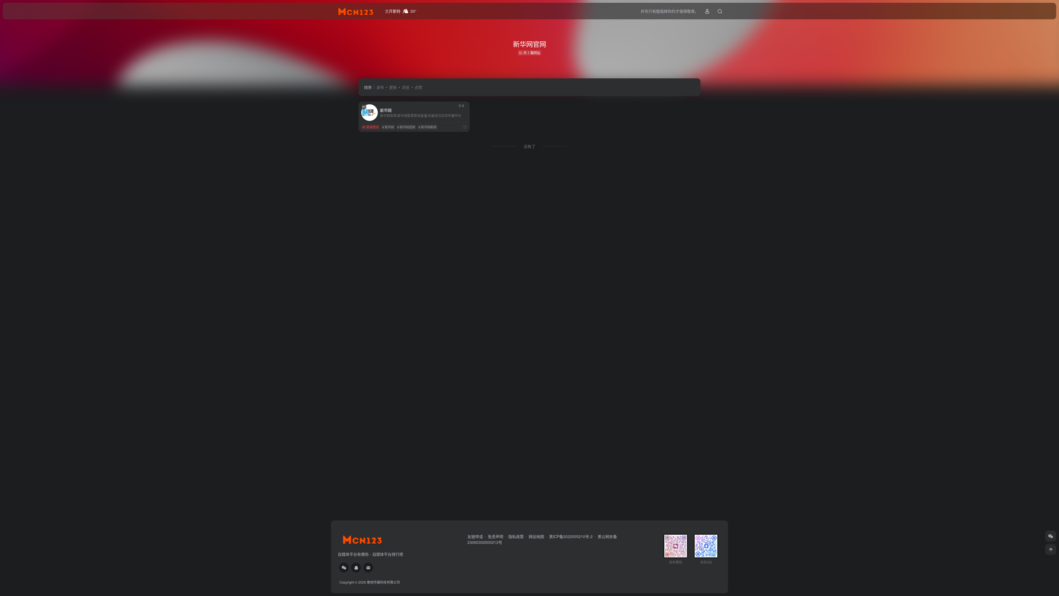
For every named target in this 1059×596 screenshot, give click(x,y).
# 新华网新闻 (427, 127)
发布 (380, 87)
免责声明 (495, 536)
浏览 (406, 87)
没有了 (529, 146)
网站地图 (536, 536)
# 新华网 (388, 127)
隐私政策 (516, 536)
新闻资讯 (373, 127)
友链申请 (475, 536)
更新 (393, 87)
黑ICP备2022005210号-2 (571, 536)
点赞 (418, 87)
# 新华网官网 (406, 127)
